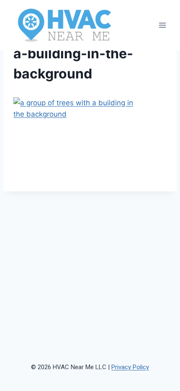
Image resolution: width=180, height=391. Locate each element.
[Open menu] (162, 25)
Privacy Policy (130, 367)
